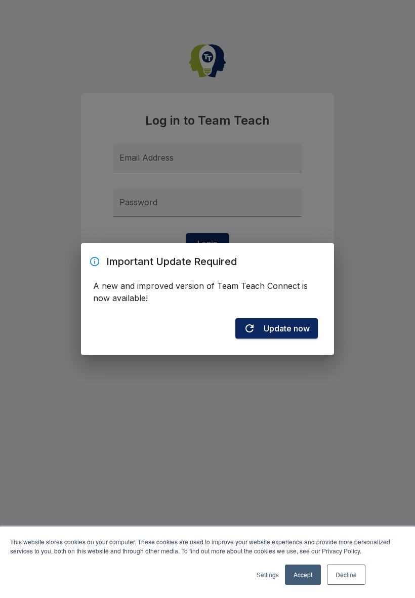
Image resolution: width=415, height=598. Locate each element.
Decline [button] (346, 574)
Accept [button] (303, 574)
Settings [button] (268, 574)
